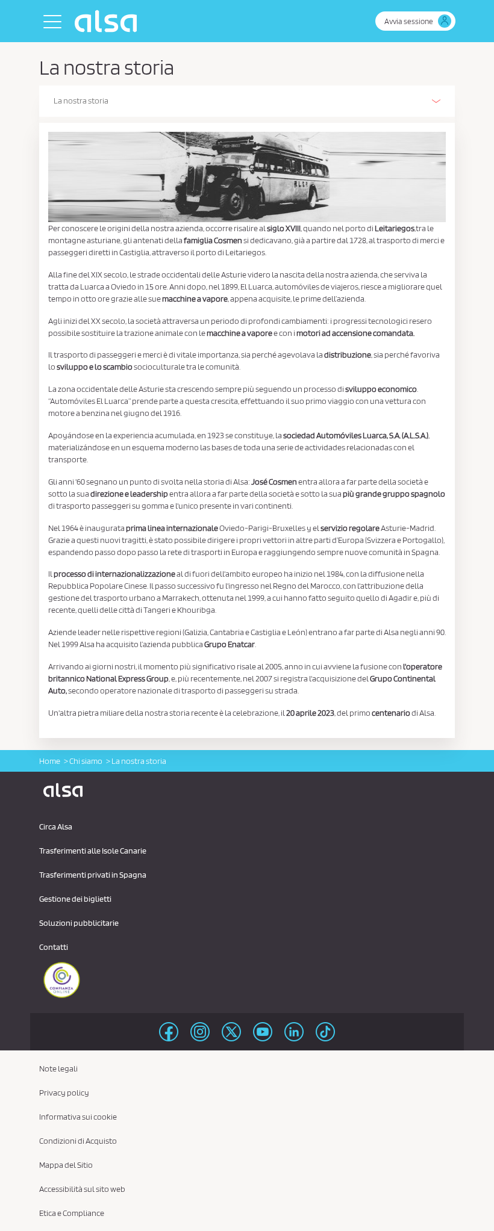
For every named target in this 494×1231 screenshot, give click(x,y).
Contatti (53, 947)
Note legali (58, 1068)
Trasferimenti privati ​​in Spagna (92, 874)
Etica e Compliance (71, 1213)
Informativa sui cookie (78, 1116)
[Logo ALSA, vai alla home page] (109, 21)
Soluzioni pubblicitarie (79, 923)
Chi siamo (85, 761)
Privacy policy (64, 1092)
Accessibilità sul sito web (82, 1189)
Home (49, 761)
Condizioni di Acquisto (78, 1141)
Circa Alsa (55, 826)
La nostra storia (81, 100)
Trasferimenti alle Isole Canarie (92, 850)
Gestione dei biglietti (75, 899)
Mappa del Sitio (66, 1165)
